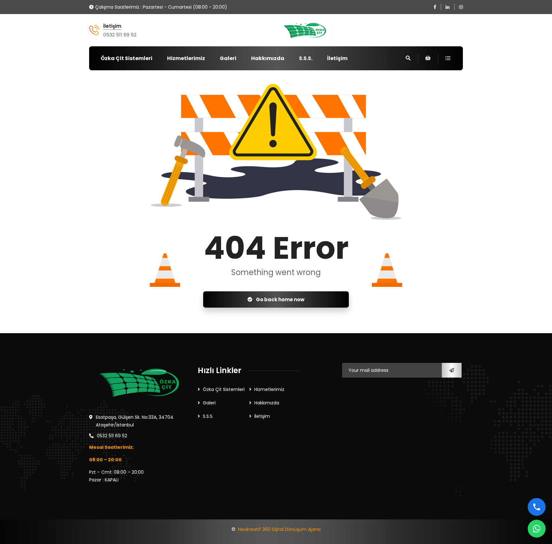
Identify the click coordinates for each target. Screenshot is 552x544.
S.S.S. (305, 58)
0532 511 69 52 (119, 34)
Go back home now (279, 299)
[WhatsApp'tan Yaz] (537, 529)
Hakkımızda (267, 58)
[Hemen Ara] (537, 507)
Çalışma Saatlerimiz (117, 7)
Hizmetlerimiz (186, 58)
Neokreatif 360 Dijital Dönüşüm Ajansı (279, 529)
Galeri (228, 58)
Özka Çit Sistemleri (126, 58)
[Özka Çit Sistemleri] (304, 31)
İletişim (112, 26)
